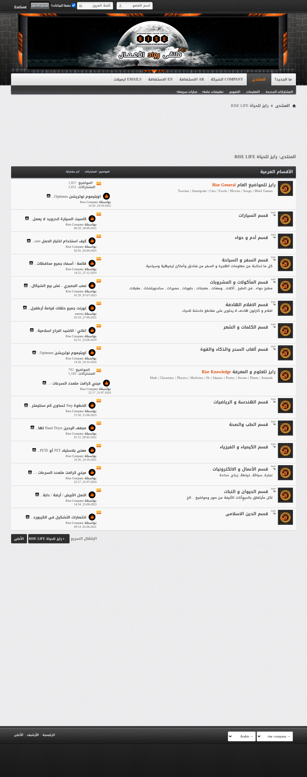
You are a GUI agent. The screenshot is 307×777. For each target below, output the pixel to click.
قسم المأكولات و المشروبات (239, 282)
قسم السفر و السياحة (245, 260)
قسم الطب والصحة (248, 425)
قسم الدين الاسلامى (246, 514)
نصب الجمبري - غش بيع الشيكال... (57, 286)
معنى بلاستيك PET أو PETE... (61, 450)
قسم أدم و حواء (251, 238)
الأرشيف (33, 735)
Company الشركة (227, 79)
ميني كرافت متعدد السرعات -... (74, 383)
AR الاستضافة (191, 79)
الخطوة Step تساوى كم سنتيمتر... (57, 406)
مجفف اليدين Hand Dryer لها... (60, 428)
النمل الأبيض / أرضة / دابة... (63, 495)
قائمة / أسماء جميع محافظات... (60, 263)
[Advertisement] (153, 126)
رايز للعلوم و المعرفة (239, 372)
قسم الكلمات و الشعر (245, 327)
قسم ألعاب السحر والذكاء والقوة (234, 349)
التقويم (234, 92)
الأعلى (19, 539)
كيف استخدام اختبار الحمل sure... (59, 241)
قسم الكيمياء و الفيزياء (244, 447)
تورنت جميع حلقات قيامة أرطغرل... (57, 308)
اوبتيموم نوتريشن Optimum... (76, 196)
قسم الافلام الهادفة (246, 305)
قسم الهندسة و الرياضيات (240, 402)
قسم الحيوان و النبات (246, 492)
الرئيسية (49, 735)
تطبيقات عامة (213, 92)
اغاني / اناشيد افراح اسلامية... (60, 330)
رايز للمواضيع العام (244, 185)
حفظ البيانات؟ (61, 5)
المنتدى (259, 79)
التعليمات (253, 92)
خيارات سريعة (187, 92)
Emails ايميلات (128, 79)
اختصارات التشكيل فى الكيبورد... (58, 517)
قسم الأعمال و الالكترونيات (240, 469)
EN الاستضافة (160, 79)
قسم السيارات (253, 215)
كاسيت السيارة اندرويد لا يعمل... (58, 219)
